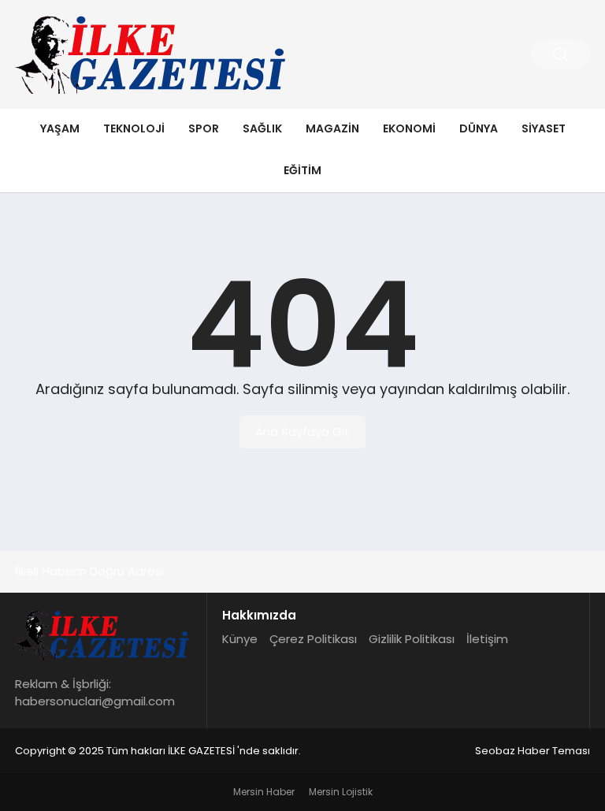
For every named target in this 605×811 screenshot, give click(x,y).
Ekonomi (409, 128)
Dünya (478, 128)
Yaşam (60, 128)
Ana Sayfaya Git (302, 431)
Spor (203, 128)
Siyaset (543, 128)
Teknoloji (134, 128)
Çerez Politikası (313, 639)
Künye (240, 639)
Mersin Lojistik (341, 791)
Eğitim (302, 170)
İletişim (487, 639)
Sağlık (262, 128)
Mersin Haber (264, 791)
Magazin (332, 128)
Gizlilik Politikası (412, 639)
